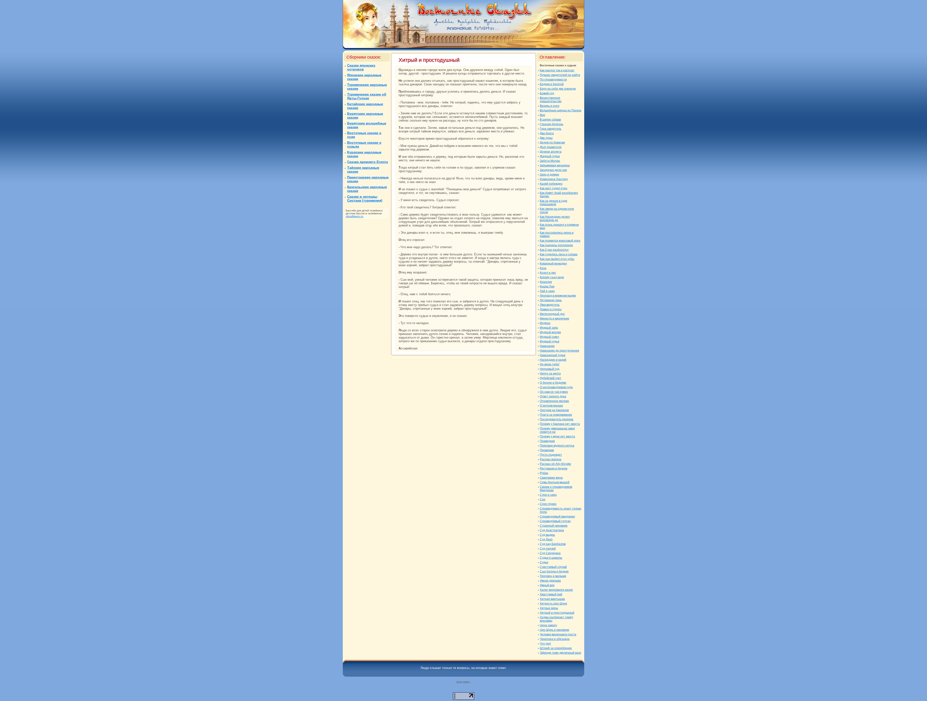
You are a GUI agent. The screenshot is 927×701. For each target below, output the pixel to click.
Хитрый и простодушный (557, 612)
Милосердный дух (552, 314)
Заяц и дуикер (549, 174)
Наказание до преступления (559, 350)
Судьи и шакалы (551, 557)
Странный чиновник (553, 525)
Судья (544, 562)
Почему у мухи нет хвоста (557, 436)
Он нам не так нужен (554, 392)
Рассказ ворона (550, 459)
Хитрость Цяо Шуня (553, 603)
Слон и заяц (548, 495)
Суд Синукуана (550, 553)
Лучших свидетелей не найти (560, 75)
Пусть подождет (551, 454)
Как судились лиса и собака (558, 254)
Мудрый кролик (550, 332)
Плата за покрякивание (556, 414)
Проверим (547, 450)
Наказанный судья (552, 355)
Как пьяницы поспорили (556, 245)
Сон (542, 499)
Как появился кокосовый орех (560, 240)
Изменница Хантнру (554, 179)
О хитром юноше (551, 405)
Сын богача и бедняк (554, 571)
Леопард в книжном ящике (558, 295)
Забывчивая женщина (555, 165)
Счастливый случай (553, 567)
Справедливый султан (555, 521)
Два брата (547, 133)
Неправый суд (549, 369)
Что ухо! (545, 643)
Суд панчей (548, 548)
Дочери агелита (551, 151)
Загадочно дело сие (553, 170)
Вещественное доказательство (551, 99)
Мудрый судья (549, 341)
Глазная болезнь (551, 124)
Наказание (547, 346)
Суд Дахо (546, 539)
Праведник (547, 441)
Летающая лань (551, 300)
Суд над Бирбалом (553, 544)
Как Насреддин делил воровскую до (555, 218)
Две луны (546, 138)
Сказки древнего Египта (367, 162)
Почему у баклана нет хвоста (560, 424)
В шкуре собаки (550, 119)
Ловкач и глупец (551, 309)
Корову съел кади (552, 277)
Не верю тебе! (549, 364)
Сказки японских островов (361, 67)
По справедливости (553, 79)
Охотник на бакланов (554, 410)
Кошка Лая (547, 286)
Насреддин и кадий (553, 359)
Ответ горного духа (553, 396)
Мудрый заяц (549, 327)
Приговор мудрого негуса (557, 445)
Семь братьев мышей (554, 482)
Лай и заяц (547, 291)
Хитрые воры (549, 608)
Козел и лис (548, 272)
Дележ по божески (552, 142)
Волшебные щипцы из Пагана (560, 110)
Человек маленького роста (558, 634)
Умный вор (547, 585)
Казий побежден (551, 183)
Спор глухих (548, 504)
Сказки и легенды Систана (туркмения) (364, 198)
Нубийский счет (550, 378)
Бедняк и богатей (552, 84)
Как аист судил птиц (553, 188)
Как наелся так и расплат (557, 70)
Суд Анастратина (552, 530)
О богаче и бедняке (553, 382)
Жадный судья (550, 156)
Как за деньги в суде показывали (553, 202)
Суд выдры (547, 535)
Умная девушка (550, 580)
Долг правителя (551, 147)
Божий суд (547, 93)
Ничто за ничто (550, 373)
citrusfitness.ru (354, 216)
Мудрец (545, 323)
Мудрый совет (549, 337)
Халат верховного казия (556, 590)
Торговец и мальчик (553, 576)
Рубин (544, 473)
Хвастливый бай (551, 594)
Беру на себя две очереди (558, 88)
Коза (543, 268)
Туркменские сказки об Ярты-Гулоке (366, 96)
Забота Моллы (550, 161)
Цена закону (548, 625)
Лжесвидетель (550, 304)
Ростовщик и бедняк (553, 468)
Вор (542, 115)
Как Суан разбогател (554, 250)
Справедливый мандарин (557, 516)
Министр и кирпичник (554, 318)
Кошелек (546, 282)
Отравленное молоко (554, 401)
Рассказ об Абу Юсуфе (555, 464)
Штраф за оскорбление (556, 648)
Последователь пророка (556, 419)
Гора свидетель (550, 128)
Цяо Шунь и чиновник (554, 630)
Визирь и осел (549, 106)
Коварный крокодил (553, 263)
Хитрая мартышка (552, 599)
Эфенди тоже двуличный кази (560, 652)
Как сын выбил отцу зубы (557, 259)
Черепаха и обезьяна (554, 639)
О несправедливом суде (556, 387)
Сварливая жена (551, 477)
